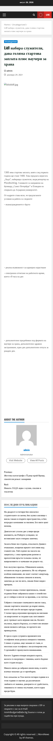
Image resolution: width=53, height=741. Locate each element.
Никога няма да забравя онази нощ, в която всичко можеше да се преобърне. (25, 669)
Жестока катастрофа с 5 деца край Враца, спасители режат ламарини (24, 475)
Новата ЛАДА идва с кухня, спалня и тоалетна (22, 488)
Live (48, 14)
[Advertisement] (26, 141)
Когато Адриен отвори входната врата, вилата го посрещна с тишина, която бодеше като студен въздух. (26, 659)
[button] (4, 15)
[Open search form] (34, 14)
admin (10, 70)
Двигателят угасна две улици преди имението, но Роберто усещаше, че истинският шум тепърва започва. (21, 535)
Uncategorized (11, 41)
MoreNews (43, 734)
